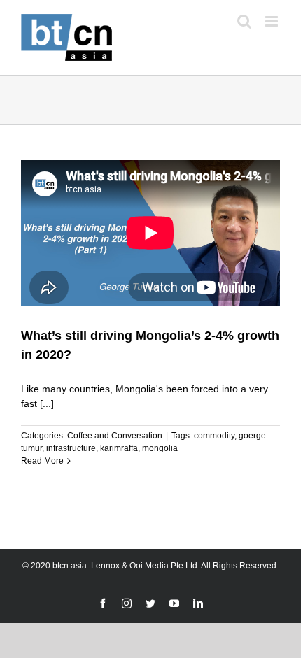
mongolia (160, 448)
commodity (214, 436)
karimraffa (119, 448)
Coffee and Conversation (114, 436)
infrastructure (71, 448)
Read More (42, 461)
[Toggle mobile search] (244, 21)
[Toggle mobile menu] (272, 21)
